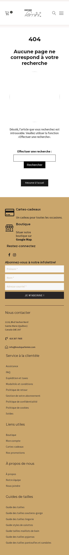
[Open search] (54, 13)
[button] (61, 13)
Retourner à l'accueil (34, 182)
